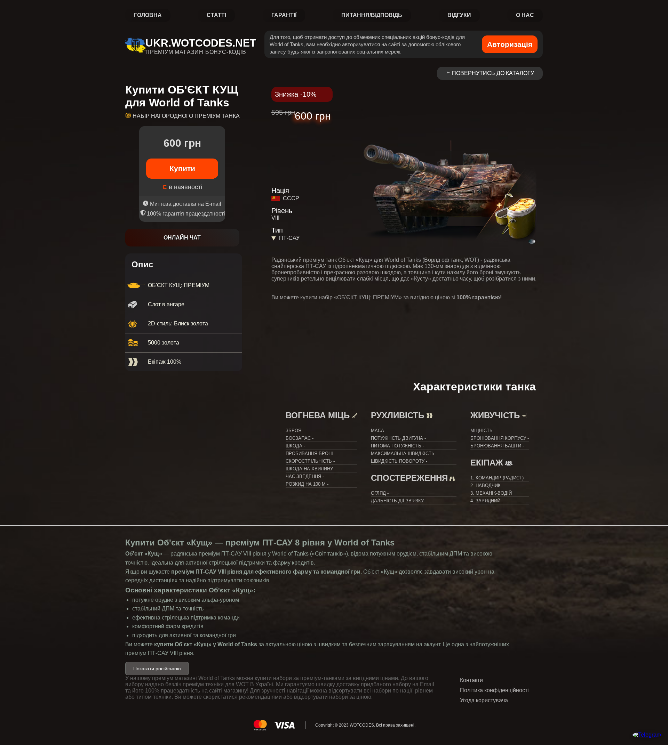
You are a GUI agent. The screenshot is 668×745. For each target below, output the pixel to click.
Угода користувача (484, 700)
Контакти (471, 680)
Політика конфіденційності (494, 690)
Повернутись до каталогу (493, 73)
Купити (182, 168)
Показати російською (157, 668)
